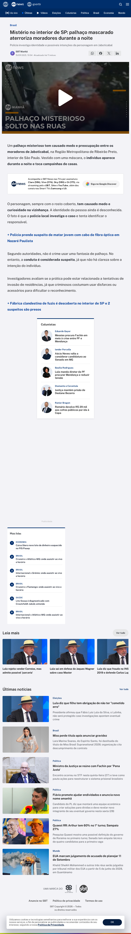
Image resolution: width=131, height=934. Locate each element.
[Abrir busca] (120, 4)
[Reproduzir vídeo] (65, 98)
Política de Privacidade (51, 925)
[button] (25, 660)
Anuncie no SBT (38, 900)
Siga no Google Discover (103, 184)
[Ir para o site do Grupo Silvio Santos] (59, 889)
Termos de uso (93, 900)
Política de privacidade (66, 900)
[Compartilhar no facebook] (100, 53)
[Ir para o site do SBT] (84, 889)
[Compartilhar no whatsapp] (92, 53)
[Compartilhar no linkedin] (117, 53)
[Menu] (127, 4)
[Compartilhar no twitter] (109, 53)
